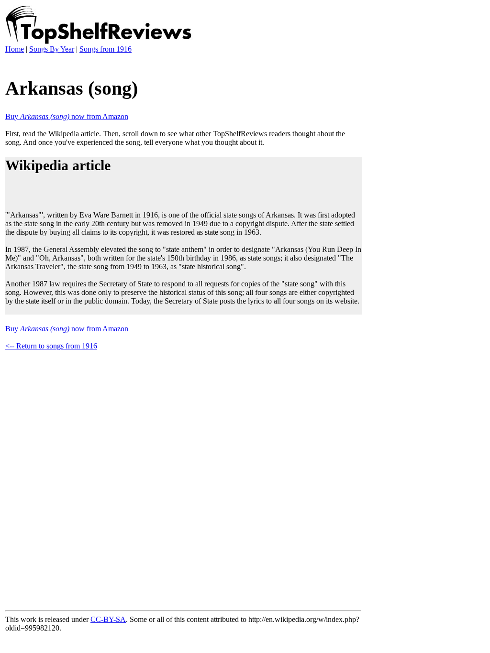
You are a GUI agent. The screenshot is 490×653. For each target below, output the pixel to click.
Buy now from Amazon (66, 116)
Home (14, 49)
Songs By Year (51, 49)
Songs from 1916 (105, 49)
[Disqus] (183, 478)
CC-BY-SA (108, 619)
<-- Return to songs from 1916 (51, 346)
